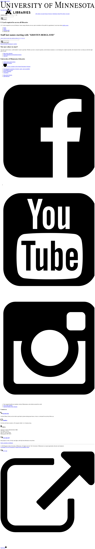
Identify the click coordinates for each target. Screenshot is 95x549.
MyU (6, 10)
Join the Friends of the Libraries (10, 406)
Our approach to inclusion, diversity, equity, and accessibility (16, 69)
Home (4, 27)
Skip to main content (5, 1)
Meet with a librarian (7, 53)
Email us (5, 420)
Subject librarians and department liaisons (12, 54)
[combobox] (7, 16)
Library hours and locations (9, 61)
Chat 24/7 (5, 56)
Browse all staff (4, 43)
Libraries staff (6, 30)
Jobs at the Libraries (7, 75)
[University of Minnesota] (47, 7)
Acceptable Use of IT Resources (8, 447)
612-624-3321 (6, 413)
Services (50, 13)
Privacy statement (7, 71)
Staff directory (6, 76)
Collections (54, 13)
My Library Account (40, 13)
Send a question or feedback (7, 443)
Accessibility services (8, 70)
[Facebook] (48, 184)
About (58, 13)
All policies (5, 72)
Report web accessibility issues (22, 447)
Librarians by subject (12, 43)
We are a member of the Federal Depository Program (18, 66)
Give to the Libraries (7, 405)
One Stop (3, 10)
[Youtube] (48, 293)
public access (65, 25)
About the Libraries (7, 63)
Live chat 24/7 (6, 437)
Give (10, 10)
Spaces (46, 13)
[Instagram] (48, 401)
